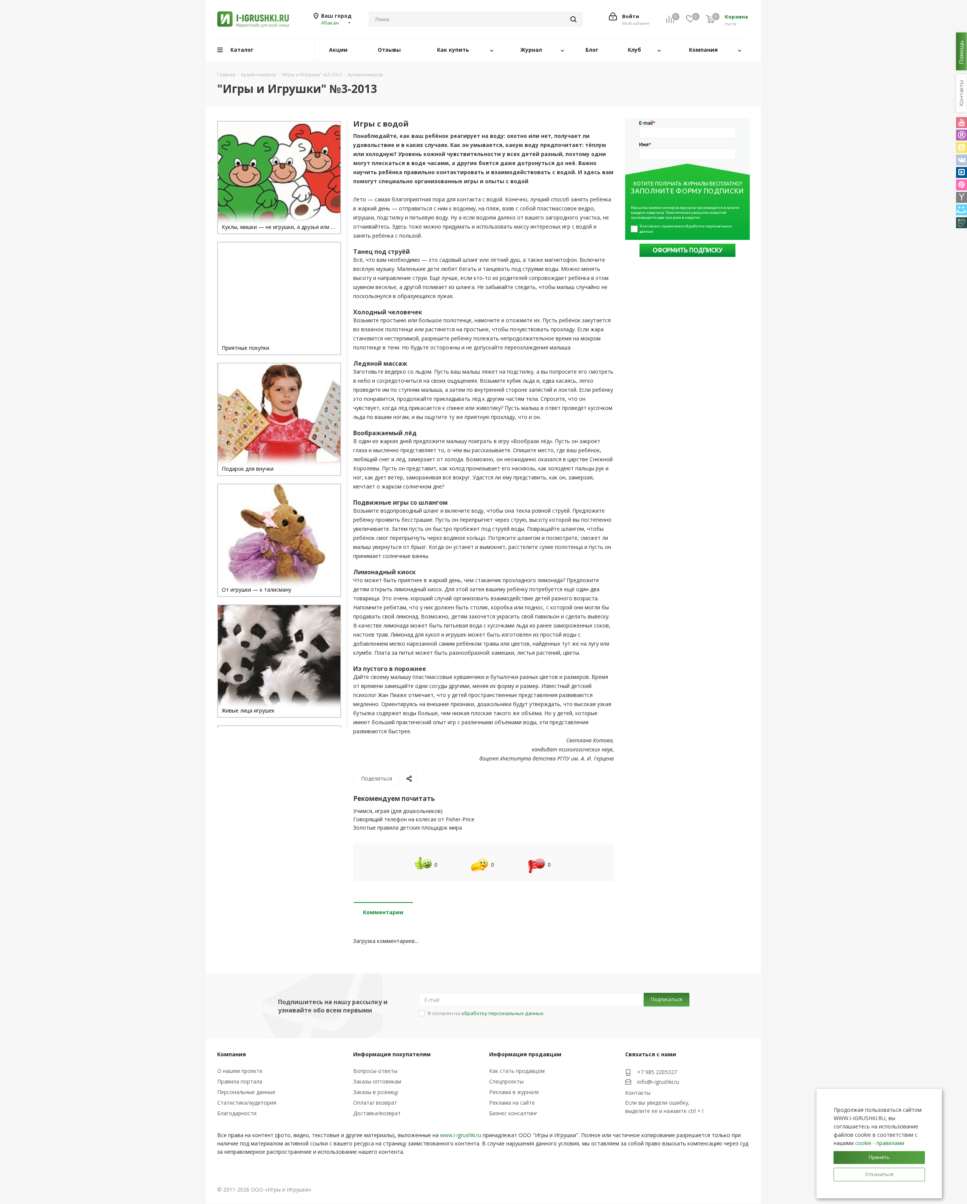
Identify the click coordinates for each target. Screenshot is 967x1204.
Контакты (637, 1092)
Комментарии (383, 912)
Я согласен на (486, 1013)
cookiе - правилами (879, 1143)
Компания (231, 1054)
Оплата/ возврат (375, 1102)
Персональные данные (246, 1092)
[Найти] (573, 19)
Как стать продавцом (517, 1070)
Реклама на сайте (512, 1102)
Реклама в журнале (514, 1092)
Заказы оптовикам (377, 1081)
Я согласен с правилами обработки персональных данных (686, 228)
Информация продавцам (525, 1054)
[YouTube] (961, 122)
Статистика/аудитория (246, 1102)
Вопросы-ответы (375, 1070)
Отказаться (879, 1174)
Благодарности (236, 1113)
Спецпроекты (506, 1081)
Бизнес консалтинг (513, 1113)
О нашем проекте (240, 1070)
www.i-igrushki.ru (460, 1135)
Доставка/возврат (377, 1113)
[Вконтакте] (961, 160)
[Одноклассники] (961, 147)
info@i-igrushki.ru (658, 1082)
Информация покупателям (392, 1054)
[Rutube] (961, 135)
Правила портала (239, 1081)
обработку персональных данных (502, 1013)
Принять (879, 1157)
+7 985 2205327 (657, 1072)
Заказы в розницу (375, 1092)
